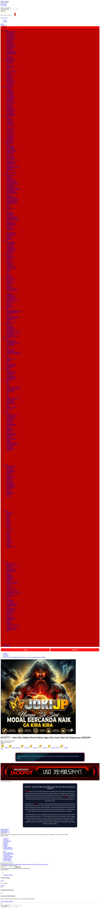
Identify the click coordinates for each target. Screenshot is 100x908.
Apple (7, 532)
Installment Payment (8, 848)
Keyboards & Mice (10, 80)
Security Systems (10, 209)
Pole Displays (9, 329)
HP (7, 272)
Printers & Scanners (11, 466)
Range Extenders (10, 298)
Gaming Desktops (10, 98)
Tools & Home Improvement (13, 219)
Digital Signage (10, 487)
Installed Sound (10, 319)
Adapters (8, 67)
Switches (8, 285)
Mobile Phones (9, 143)
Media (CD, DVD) (10, 60)
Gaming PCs (9, 436)
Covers (8, 543)
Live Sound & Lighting (11, 310)
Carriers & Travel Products (12, 389)
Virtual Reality (9, 579)
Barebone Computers (11, 46)
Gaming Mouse (10, 251)
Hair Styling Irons (10, 371)
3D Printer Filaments (11, 266)
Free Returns (4, 3)
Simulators (8, 574)
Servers (8, 303)
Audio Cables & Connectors (13, 316)
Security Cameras (10, 203)
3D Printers (9, 265)
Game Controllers (10, 84)
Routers (8, 280)
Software (6, 339)
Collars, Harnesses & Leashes (13, 387)
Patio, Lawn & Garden (11, 232)
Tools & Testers (10, 68)
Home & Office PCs (11, 434)
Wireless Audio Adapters (12, 198)
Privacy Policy (7, 855)
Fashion (5, 362)
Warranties (6, 845)
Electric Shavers (10, 375)
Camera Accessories (11, 588)
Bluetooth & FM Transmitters (13, 189)
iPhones (8, 144)
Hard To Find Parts (8, 852)
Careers (5, 846)
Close (2, 880)
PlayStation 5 (9, 575)
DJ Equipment (9, 314)
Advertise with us (8, 858)
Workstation (9, 131)
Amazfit (8, 535)
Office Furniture (10, 215)
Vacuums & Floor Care (11, 224)
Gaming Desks (9, 214)
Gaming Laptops (10, 129)
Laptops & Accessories (9, 115)
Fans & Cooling (10, 39)
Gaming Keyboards (11, 249)
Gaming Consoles (10, 243)
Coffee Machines (10, 228)
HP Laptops (9, 118)
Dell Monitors (9, 109)
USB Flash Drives (10, 54)
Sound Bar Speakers (11, 197)
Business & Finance (11, 341)
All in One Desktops (11, 438)
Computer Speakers (11, 73)
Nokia (7, 518)
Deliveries (6, 842)
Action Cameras (10, 186)
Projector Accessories (11, 181)
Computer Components (11, 415)
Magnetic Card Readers (11, 336)
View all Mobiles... (10, 150)
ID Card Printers (10, 262)
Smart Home (9, 593)
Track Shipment (7, 841)
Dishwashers (9, 239)
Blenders (8, 227)
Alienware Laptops (10, 126)
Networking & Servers (9, 277)
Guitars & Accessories (11, 312)
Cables (8, 64)
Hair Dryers (9, 374)
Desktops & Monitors (8, 86)
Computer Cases (10, 33)
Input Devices (9, 79)
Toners (8, 269)
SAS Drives (9, 56)
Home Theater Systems (11, 201)
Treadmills (8, 361)
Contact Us (6, 838)
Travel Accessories (10, 366)
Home (5, 210)
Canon (8, 273)
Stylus (7, 171)
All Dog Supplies (10, 391)
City (2, 906)
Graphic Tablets (10, 83)
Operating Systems (10, 340)
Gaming (5, 240)
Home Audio (9, 195)
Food (7, 383)
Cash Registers (9, 335)
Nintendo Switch (10, 578)
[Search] (15, 14)
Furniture (8, 211)
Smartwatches (9, 152)
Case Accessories (10, 35)
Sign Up (5, 21)
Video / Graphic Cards (11, 31)
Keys (7, 315)
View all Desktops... (11, 102)
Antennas (8, 293)
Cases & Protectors (10, 163)
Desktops (8, 88)
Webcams (8, 72)
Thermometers (9, 379)
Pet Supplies (6, 381)
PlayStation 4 (9, 576)
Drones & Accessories (11, 583)
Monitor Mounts (10, 113)
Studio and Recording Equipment (14, 311)
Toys (5, 347)
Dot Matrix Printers (10, 257)
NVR (7, 206)
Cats (7, 392)
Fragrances (8, 370)
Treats (7, 385)
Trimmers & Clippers (11, 373)
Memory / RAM (10, 44)
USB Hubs (9, 63)
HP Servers (9, 306)
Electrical (8, 220)
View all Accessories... (11, 172)
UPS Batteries (9, 77)
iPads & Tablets (10, 153)
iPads (7, 155)
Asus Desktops (9, 93)
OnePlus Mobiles (10, 147)
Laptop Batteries (10, 136)
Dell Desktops (9, 90)
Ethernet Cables (10, 295)
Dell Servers (9, 304)
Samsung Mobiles (10, 148)
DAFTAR (74, 649)
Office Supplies (7, 337)
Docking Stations (10, 139)
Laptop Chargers (10, 135)
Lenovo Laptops (10, 122)
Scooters (8, 357)
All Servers (9, 307)
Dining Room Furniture (11, 218)
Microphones (9, 76)
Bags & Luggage (10, 365)
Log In (5, 20)
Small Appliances (10, 223)
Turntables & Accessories (12, 199)
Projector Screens (10, 178)
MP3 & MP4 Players (11, 192)
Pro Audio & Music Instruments (13, 592)
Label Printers (9, 264)
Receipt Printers (10, 327)
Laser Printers (9, 255)
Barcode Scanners (10, 328)
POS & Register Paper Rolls (13, 331)
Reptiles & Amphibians (11, 407)
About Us (6, 839)
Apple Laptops (9, 123)
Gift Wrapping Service (9, 854)
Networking (9, 488)
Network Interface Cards (12, 299)
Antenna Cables (10, 294)
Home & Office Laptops (12, 444)
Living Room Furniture (11, 216)
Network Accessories (11, 297)
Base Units (8, 324)
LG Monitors (9, 105)
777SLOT (6, 30)
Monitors (8, 104)
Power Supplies (10, 43)
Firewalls (8, 283)
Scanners (8, 259)
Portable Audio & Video (12, 188)
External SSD (9, 50)
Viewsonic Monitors (11, 110)
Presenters (8, 85)
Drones (8, 348)
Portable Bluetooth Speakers (13, 167)
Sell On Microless (8, 860)
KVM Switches (10, 287)
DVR (7, 205)
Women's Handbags (11, 364)
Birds (7, 406)
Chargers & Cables (10, 164)
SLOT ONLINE (7, 413)
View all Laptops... (10, 132)
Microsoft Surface (10, 157)
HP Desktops (9, 89)
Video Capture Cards (11, 38)
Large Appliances (10, 234)
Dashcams (8, 207)
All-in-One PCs (10, 101)
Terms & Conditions (8, 856)
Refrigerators (9, 236)
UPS (7, 69)
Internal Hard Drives (11, 51)
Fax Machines (9, 260)
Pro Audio (6, 308)
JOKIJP (5, 653)
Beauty (8, 369)
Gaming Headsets (10, 248)
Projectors (8, 177)
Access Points (9, 282)
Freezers (8, 238)
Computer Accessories (9, 59)
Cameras (8, 584)
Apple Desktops (10, 92)
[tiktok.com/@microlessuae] (8, 875)
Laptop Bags (9, 138)
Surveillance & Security (11, 202)
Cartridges (8, 270)
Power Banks (9, 165)
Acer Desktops (9, 94)
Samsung (8, 274)
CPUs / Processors (10, 34)
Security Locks (9, 140)
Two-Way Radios (10, 190)
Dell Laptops (9, 121)
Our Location (4, 5)
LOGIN (25, 649)
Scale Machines (10, 332)
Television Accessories (11, 571)
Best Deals (6, 411)
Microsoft (8, 524)
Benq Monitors (9, 107)
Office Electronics (10, 484)
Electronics (6, 173)
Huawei (8, 516)
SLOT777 (6, 511)
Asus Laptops (9, 119)
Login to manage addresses (7, 901)
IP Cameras (9, 286)
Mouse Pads (9, 81)
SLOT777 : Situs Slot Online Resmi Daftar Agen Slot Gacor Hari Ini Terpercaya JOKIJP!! (24, 657)
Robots (8, 354)
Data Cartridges (10, 58)
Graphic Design (10, 344)
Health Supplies (10, 390)
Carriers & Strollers (10, 399)
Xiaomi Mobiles (10, 146)
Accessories (9, 134)
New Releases (7, 644)
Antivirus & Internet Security (13, 343)
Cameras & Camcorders (11, 184)
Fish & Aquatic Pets (11, 403)
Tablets (8, 521)
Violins (8, 320)
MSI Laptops (9, 125)
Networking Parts (10, 278)
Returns (5, 843)
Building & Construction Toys (13, 352)
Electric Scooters (10, 350)
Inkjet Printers (9, 256)
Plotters (8, 261)
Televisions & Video (11, 563)
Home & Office (10, 97)
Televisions (9, 176)
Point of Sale (6, 323)
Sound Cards (9, 42)
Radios (8, 194)
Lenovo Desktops (10, 96)
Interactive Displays (11, 486)
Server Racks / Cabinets (11, 290)
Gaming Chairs (9, 213)
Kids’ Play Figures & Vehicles (13, 353)
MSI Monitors (9, 111)
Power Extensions (10, 65)
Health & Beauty (7, 368)
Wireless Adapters (10, 281)
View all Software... (11, 345)
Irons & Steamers (10, 226)
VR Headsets (9, 252)
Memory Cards (9, 62)
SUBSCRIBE (18, 867)
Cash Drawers (9, 326)
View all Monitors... (11, 114)
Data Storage (9, 47)
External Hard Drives (11, 52)
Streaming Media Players (12, 182)
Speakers (8, 428)
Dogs (7, 382)
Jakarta (5, 1)
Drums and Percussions (11, 318)
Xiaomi (8, 517)
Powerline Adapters (11, 302)
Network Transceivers (11, 289)
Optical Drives (9, 41)
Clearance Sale (7, 646)
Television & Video (10, 174)
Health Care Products (11, 377)
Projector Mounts (10, 180)
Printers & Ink (7, 253)
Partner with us (7, 859)
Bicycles (8, 360)
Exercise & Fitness (10, 358)
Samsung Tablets (10, 156)
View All (8, 276)
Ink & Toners (9, 480)
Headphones (9, 430)
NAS (7, 55)
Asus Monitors (9, 106)
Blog (5, 851)
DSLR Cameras (10, 185)
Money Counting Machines (12, 333)
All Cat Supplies (10, 402)
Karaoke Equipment (11, 322)
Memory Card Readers (11, 71)
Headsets (8, 75)
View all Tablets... (10, 159)
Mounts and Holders (11, 169)
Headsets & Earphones (11, 161)
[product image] (38, 733)
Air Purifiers (9, 230)
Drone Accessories (10, 349)
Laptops (8, 117)
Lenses (8, 587)
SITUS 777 (6, 465)
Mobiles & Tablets (8, 142)
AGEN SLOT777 (55, 747)
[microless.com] (3, 12)
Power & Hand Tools (11, 222)
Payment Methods (8, 847)
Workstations (9, 100)
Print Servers (9, 301)
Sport (5, 356)
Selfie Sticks (9, 168)
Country (3, 905)
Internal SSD (9, 48)
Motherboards (9, 37)
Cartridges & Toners (11, 268)
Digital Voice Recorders (11, 193)
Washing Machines (10, 235)
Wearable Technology (11, 151)
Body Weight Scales (11, 378)
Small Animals (9, 408)
